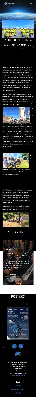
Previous (16, 346)
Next (19, 346)
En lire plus (11, 274)
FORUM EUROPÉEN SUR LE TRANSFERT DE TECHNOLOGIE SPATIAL (17, 261)
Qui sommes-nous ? (18, 389)
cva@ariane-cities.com (18, 375)
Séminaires (9, 249)
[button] (32, 262)
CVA (8, 278)
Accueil (18, 386)
